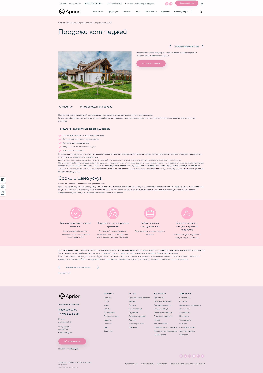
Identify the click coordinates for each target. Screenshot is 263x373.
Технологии (184, 309)
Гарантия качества (163, 316)
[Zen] (202, 356)
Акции (138, 12)
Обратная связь (72, 341)
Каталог (107, 298)
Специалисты (185, 320)
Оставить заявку (151, 63)
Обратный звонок (114, 3)
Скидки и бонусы (161, 309)
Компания (97, 12)
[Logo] (70, 12)
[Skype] (194, 356)
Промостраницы (131, 363)
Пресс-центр (180, 12)
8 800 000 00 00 (93, 3)
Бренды (107, 309)
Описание (66, 106)
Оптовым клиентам (163, 313)
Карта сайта (162, 363)
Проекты (165, 12)
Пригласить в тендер (68, 349)
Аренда (132, 320)
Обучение (133, 313)
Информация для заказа (96, 106)
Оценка (132, 305)
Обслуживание (135, 309)
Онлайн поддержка (137, 316)
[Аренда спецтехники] (202, 46)
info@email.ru (64, 327)
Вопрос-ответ (160, 324)
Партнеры (184, 316)
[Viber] (190, 356)
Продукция (113, 12)
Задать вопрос (187, 3)
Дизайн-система (147, 363)
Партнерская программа (165, 331)
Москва (63, 4)
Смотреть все (64, 273)
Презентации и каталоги (165, 327)
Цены (106, 327)
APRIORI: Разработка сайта (68, 367)
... (192, 11)
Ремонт (132, 301)
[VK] (198, 356)
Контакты (184, 335)
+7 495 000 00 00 (68, 314)
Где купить (159, 298)
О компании (184, 298)
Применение (109, 313)
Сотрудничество (187, 327)
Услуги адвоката (136, 324)
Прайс (157, 320)
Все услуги (133, 327)
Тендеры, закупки (187, 331)
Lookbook (108, 324)
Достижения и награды (190, 305)
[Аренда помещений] (170, 46)
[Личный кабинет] (202, 4)
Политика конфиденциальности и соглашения (187, 363)
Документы (184, 313)
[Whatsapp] (167, 4)
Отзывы (183, 301)
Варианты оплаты (162, 305)
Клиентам (150, 12)
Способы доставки (162, 301)
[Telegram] (171, 4)
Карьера (183, 324)
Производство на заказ (139, 298)
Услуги (127, 12)
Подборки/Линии (111, 316)
